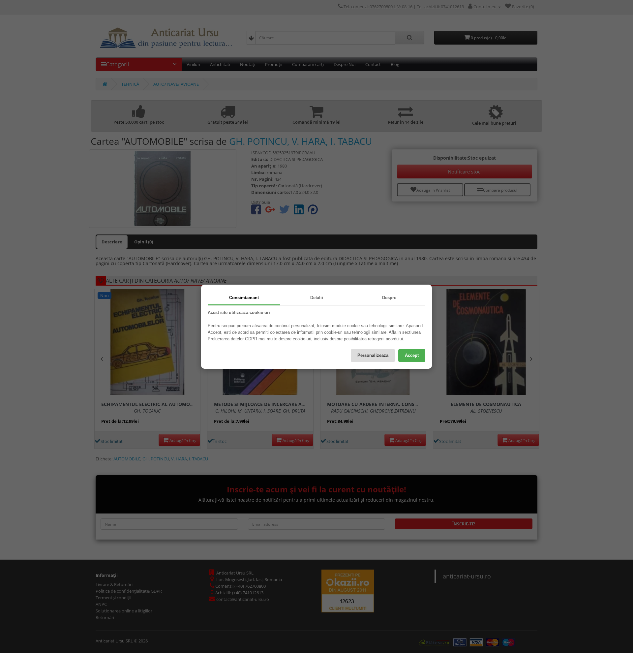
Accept (412, 355)
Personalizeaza (372, 355)
